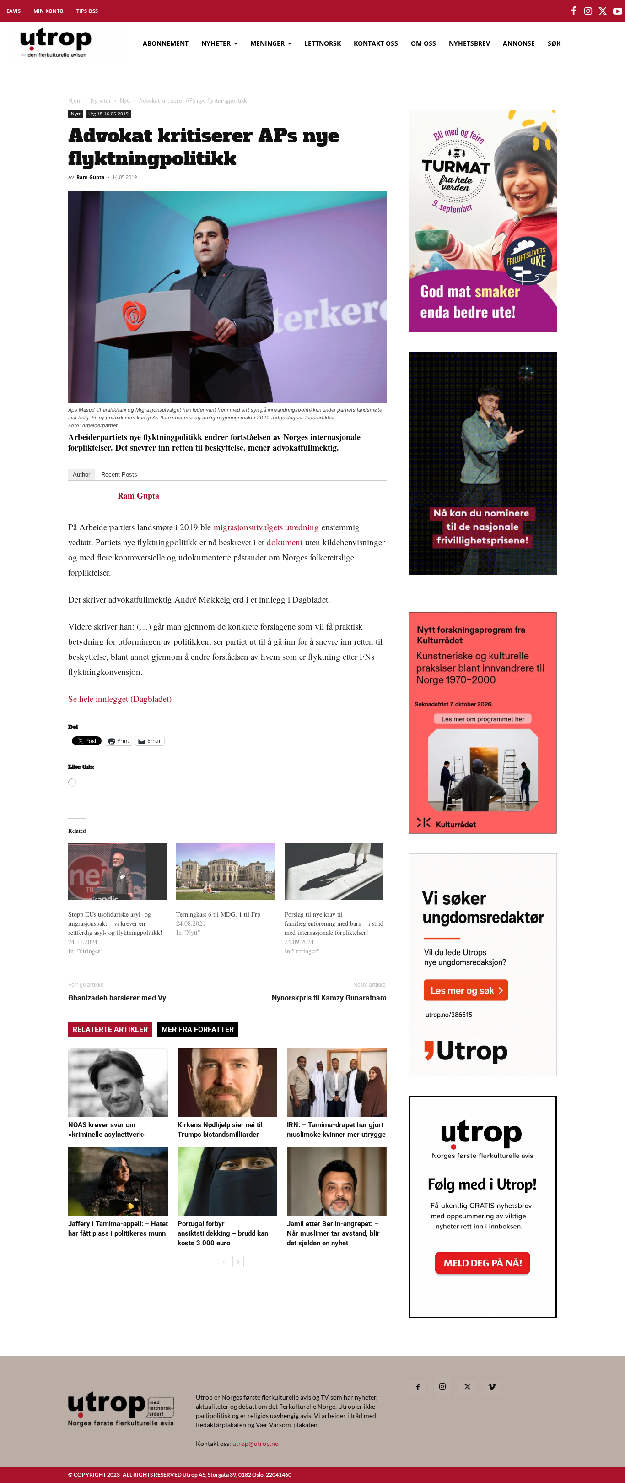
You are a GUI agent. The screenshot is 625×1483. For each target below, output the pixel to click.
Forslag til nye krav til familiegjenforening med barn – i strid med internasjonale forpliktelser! (334, 923)
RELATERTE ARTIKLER (110, 1029)
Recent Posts (119, 474)
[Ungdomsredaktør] (483, 1073)
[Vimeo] (492, 1387)
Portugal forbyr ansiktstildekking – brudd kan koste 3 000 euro (223, 1233)
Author (81, 474)
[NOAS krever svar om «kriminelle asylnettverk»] (118, 1082)
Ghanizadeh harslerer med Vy (117, 998)
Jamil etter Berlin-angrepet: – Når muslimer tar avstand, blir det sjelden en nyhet (333, 1233)
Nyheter (101, 100)
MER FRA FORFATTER (198, 1029)
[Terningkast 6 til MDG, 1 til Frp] (225, 871)
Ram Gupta (90, 177)
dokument (284, 542)
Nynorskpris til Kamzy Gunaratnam (329, 998)
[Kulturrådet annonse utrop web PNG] (483, 831)
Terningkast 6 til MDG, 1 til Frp (218, 914)
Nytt (125, 100)
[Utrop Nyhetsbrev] (483, 1315)
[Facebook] (418, 1387)
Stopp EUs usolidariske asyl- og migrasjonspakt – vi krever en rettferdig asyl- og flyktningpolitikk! (115, 923)
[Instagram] (442, 1387)
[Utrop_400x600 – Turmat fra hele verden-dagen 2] (483, 329)
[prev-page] (223, 1261)
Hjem (75, 100)
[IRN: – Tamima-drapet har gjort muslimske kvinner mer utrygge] (337, 1082)
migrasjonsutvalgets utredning (268, 526)
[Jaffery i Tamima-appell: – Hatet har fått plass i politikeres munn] (118, 1181)
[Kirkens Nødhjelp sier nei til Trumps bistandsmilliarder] (227, 1082)
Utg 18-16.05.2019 (108, 113)
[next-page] (238, 1261)
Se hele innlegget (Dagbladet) (120, 698)
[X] (467, 1387)
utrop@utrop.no (255, 1443)
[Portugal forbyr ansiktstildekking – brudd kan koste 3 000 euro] (227, 1181)
